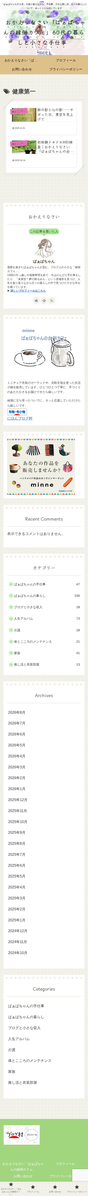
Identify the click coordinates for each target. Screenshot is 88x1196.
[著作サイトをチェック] (36, 300)
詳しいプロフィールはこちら (28, 290)
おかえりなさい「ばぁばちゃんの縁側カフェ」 (23, 1166)
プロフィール (65, 1164)
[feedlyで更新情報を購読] (44, 300)
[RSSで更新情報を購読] (52, 300)
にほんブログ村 (19, 418)
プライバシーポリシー (65, 1176)
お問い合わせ (23, 1176)
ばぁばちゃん (44, 261)
